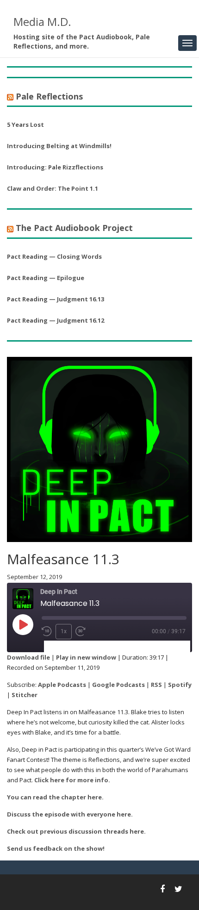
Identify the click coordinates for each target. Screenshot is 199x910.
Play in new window (86, 657)
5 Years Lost (25, 124)
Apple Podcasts (62, 684)
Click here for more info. (72, 780)
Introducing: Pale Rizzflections (55, 167)
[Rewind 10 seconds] (47, 631)
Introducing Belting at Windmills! (59, 146)
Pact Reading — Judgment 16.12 (55, 320)
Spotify (180, 684)
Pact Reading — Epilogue (45, 278)
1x (64, 631)
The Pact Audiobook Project (74, 227)
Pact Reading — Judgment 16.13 (55, 299)
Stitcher (24, 695)
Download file (28, 657)
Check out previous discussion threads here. (76, 831)
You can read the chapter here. (55, 797)
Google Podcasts (118, 684)
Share (99, 647)
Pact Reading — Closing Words (54, 256)
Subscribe (64, 647)
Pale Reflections (49, 96)
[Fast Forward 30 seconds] (80, 631)
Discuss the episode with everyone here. (70, 814)
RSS (156, 684)
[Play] (22, 624)
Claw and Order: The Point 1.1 (52, 188)
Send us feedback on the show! (56, 848)
